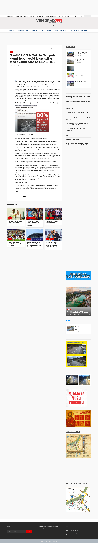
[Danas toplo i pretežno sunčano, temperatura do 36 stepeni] (70, 328)
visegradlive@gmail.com (75, 533)
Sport (10, 239)
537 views (23, 65)
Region (48, 30)
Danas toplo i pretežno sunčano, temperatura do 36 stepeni (81, 328)
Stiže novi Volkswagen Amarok (72, 139)
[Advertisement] (13, 7)
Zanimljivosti (72, 30)
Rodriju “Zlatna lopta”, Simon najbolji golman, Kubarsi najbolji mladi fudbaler (33, 223)
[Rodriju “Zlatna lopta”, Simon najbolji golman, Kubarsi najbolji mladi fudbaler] (34, 214)
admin (68, 314)
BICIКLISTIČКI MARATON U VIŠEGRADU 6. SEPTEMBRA (81, 53)
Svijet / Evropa (60, 30)
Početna (11, 30)
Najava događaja (40, 16)
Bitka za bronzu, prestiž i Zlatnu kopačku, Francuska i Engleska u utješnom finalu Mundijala (34, 244)
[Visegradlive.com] (49, 21)
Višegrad (20, 30)
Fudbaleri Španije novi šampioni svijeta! (52, 222)
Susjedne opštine (37, 30)
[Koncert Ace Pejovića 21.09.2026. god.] (70, 68)
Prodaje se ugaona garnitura (77, 312)
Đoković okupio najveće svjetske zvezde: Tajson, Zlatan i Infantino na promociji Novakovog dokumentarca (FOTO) (52, 245)
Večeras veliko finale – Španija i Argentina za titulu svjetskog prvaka (15, 244)
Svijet (11, 52)
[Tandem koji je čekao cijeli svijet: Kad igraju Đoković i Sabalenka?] (16, 214)
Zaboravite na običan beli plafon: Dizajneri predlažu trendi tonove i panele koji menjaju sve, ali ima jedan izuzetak (77, 145)
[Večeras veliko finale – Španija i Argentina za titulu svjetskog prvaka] (16, 235)
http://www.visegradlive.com (78, 535)
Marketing (60, 16)
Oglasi (69, 309)
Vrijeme (67, 16)
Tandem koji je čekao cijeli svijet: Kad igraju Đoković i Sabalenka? (15, 223)
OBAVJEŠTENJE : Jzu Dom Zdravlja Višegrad (80, 60)
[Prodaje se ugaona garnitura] (78, 301)
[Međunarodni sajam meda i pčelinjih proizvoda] (70, 75)
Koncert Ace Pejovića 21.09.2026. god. (80, 67)
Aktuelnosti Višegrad (29, 16)
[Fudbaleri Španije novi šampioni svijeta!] (53, 214)
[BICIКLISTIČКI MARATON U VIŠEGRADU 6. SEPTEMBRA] (70, 54)
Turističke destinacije (51, 16)
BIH (27, 30)
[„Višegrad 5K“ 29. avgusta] (70, 83)
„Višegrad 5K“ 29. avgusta (80, 81)
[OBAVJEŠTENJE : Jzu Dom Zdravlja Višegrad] (70, 61)
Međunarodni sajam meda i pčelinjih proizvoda (81, 74)
